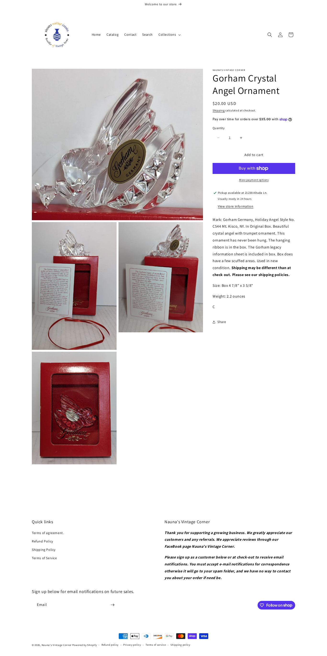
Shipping (219, 110)
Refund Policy (42, 541)
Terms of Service (44, 558)
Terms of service (156, 644)
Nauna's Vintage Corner (57, 645)
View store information (235, 206)
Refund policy (109, 644)
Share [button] (221, 322)
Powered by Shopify (84, 645)
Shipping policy (180, 644)
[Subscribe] (112, 604)
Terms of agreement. (48, 533)
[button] (169, 34)
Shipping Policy (44, 549)
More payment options (254, 180)
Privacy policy (132, 644)
